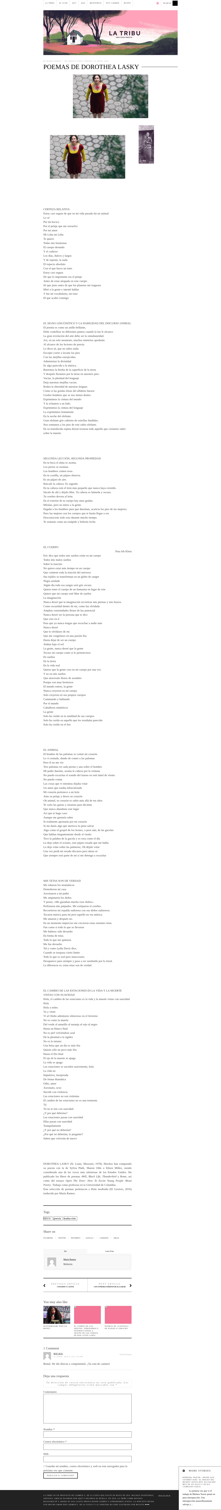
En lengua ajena (74, 61)
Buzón (127, 3)
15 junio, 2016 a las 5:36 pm (68, 1357)
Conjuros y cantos (65, 1285)
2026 (83, 3)
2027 (74, 3)
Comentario (50, 1391)
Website (68, 1264)
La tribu (50, 3)
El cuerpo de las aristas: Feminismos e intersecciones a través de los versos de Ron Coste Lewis (86, 1330)
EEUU (47, 1218)
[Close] (184, 1471)
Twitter (62, 1238)
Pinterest (76, 1238)
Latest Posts (109, 1251)
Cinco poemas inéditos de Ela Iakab (109, 1285)
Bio (65, 1251)
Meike (58, 1353)
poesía (57, 1218)
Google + (90, 1238)
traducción (70, 1218)
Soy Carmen (112, 3)
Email (116, 1238)
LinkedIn (104, 1238)
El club (63, 3)
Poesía (88, 61)
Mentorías (96, 3)
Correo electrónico (55, 1441)
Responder (126, 1355)
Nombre (49, 1429)
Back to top (163, 1495)
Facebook (48, 1238)
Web (45, 1453)
